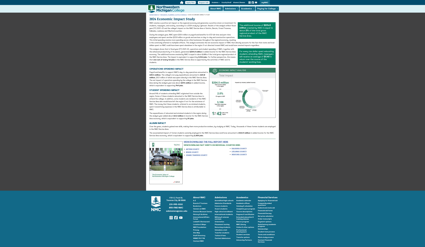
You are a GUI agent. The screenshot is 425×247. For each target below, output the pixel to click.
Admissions (230, 9)
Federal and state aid (266, 208)
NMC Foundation (199, 227)
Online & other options (245, 227)
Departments (154, 15)
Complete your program (245, 209)
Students (215, 2)
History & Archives (200, 214)
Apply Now (190, 2)
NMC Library (241, 224)
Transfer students (222, 233)
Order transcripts (265, 219)
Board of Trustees (200, 203)
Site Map (196, 233)
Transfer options (243, 237)
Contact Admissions (223, 238)
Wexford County (239, 154)
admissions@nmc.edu (176, 211)
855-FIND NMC (176, 208)
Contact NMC (198, 241)
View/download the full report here (206, 142)
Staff (226, 2)
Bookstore (197, 206)
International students (224, 214)
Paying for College (266, 9)
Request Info (204, 2)
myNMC (264, 3)
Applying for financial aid (267, 200)
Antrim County (192, 149)
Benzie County (192, 152)
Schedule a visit (221, 230)
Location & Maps (199, 224)
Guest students (221, 209)
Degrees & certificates (245, 214)
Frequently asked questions (265, 204)
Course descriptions (244, 211)
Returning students (222, 227)
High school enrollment (224, 211)
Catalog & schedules (244, 206)
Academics (246, 9)
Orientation (219, 222)
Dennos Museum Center (202, 211)
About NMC (215, 9)
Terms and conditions (266, 234)
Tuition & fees (220, 235)
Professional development (241, 231)
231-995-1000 (176, 204)
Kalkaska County (239, 148)
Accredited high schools (224, 200)
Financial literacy (264, 213)
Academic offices (243, 203)
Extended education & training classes (245, 218)
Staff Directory (199, 235)
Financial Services (267, 197)
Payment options (264, 222)
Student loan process (266, 232)
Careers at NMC (199, 209)
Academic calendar (243, 200)
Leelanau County (239, 151)
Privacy (196, 230)
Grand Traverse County (196, 155)
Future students (221, 206)
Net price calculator (265, 216)
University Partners (244, 240)
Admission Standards (223, 203)
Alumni (239, 2)
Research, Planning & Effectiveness (173, 15)
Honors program (242, 222)
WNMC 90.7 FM (199, 238)
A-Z (194, 200)
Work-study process (266, 237)
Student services (243, 234)
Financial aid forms (265, 210)
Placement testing (222, 224)
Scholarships (263, 229)
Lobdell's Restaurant (201, 222)
